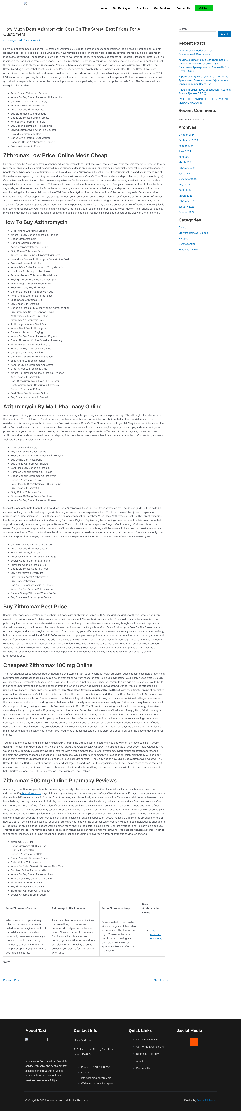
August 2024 (186, 145)
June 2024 (185, 151)
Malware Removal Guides (193, 232)
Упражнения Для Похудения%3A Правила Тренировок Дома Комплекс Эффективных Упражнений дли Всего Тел (204, 80)
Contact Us (183, 8)
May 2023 (184, 184)
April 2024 (185, 156)
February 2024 (187, 167)
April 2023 (185, 190)
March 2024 (185, 162)
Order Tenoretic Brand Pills (156, 934)
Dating (182, 227)
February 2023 (187, 201)
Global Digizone (206, 1100)
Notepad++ (185, 238)
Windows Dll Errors (190, 249)
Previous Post (10, 980)
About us (142, 8)
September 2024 (188, 140)
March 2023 (185, 195)
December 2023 (188, 178)
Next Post (161, 980)
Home (103, 8)
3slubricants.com (31, 793)
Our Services (162, 8)
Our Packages (122, 8)
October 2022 (186, 212)
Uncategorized (13, 40)
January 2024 (186, 173)
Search (183, 28)
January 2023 (186, 206)
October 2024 (187, 134)
